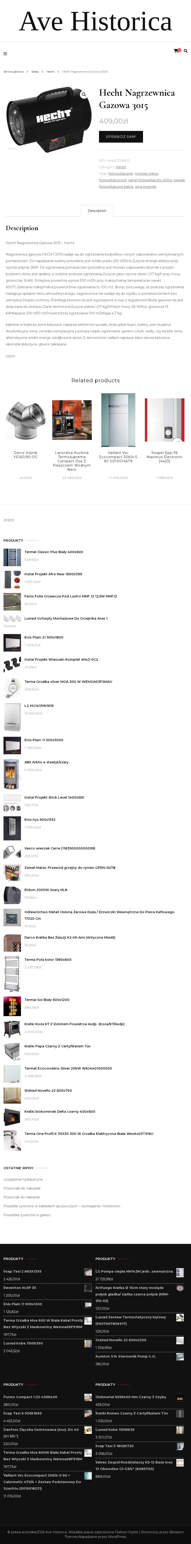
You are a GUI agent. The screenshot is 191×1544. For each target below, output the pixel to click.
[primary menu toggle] (6, 54)
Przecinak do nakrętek (21, 1197)
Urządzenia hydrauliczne (23, 1179)
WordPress (117, 1537)
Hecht (121, 167)
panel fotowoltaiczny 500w (150, 180)
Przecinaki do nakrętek (22, 1188)
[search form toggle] (186, 51)
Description (97, 211)
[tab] (97, 211)
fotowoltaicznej (120, 174)
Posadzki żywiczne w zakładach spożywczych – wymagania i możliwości (61, 1206)
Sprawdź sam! (121, 137)
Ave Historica (95, 20)
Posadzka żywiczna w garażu (26, 1215)
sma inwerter (146, 187)
